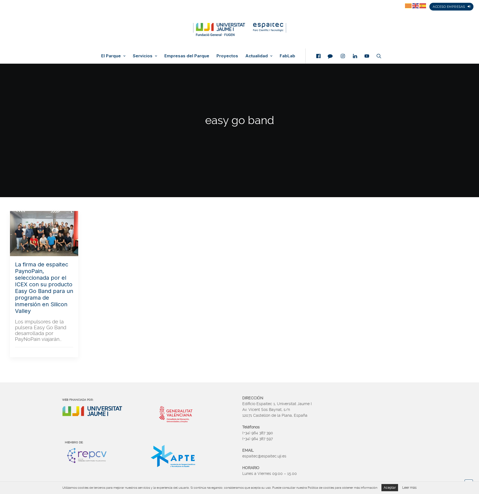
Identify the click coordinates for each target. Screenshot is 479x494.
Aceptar (390, 488)
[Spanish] (423, 5)
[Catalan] (408, 5)
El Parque (111, 56)
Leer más (409, 488)
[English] (415, 5)
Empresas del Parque (186, 56)
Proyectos (227, 56)
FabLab (287, 56)
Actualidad (256, 56)
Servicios (142, 56)
